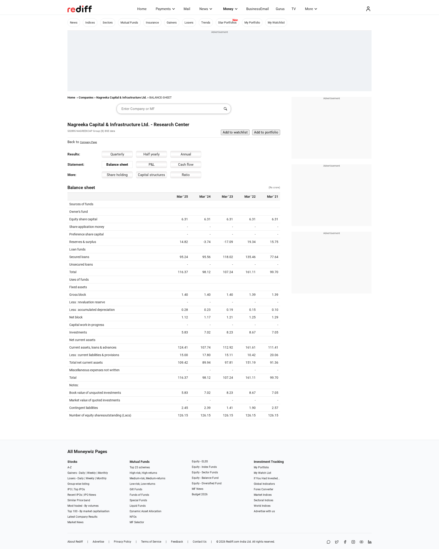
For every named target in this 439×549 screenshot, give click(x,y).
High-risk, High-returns (143, 472)
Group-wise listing (78, 483)
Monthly (103, 472)
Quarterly (117, 154)
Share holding (117, 175)
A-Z (69, 467)
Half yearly (151, 154)
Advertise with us (264, 511)
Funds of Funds (139, 494)
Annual (186, 154)
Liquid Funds (138, 505)
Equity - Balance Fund (205, 478)
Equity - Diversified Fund (207, 483)
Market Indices (263, 494)
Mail (187, 9)
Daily (82, 472)
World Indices (262, 505)
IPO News (90, 494)
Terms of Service (151, 541)
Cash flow (185, 165)
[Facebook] (345, 542)
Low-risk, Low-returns (142, 483)
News (203, 9)
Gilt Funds (136, 489)
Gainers (172, 22)
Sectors (108, 22)
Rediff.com (232, 541)
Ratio (186, 175)
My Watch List (262, 472)
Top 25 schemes (140, 467)
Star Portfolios (227, 22)
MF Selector (137, 522)
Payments (163, 9)
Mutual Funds (129, 22)
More (309, 9)
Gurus (280, 9)
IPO (69, 489)
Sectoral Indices (263, 500)
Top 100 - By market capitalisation (88, 511)
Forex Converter (263, 489)
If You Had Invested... (267, 478)
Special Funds (138, 500)
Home (142, 9)
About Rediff (75, 541)
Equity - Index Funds (204, 467)
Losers (189, 22)
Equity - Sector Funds (205, 472)
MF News (197, 488)
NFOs (133, 516)
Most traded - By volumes (83, 505)
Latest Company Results (82, 516)
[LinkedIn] (370, 542)
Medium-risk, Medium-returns (147, 478)
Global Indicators (264, 483)
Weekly (91, 472)
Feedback (177, 541)
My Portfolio (252, 22)
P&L (152, 165)
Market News (75, 522)
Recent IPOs (74, 494)
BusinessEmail (257, 9)
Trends (205, 22)
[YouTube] (361, 542)
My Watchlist (276, 22)
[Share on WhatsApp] (328, 542)
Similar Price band (78, 500)
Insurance (152, 22)
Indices (90, 22)
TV (294, 9)
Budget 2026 (200, 494)
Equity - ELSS (200, 461)
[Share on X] (337, 542)
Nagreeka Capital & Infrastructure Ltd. (121, 97)
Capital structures (151, 175)
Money (228, 9)
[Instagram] (353, 542)
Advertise (98, 541)
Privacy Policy (122, 541)
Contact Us (199, 541)
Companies (86, 97)
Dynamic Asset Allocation (145, 511)
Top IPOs (79, 489)
